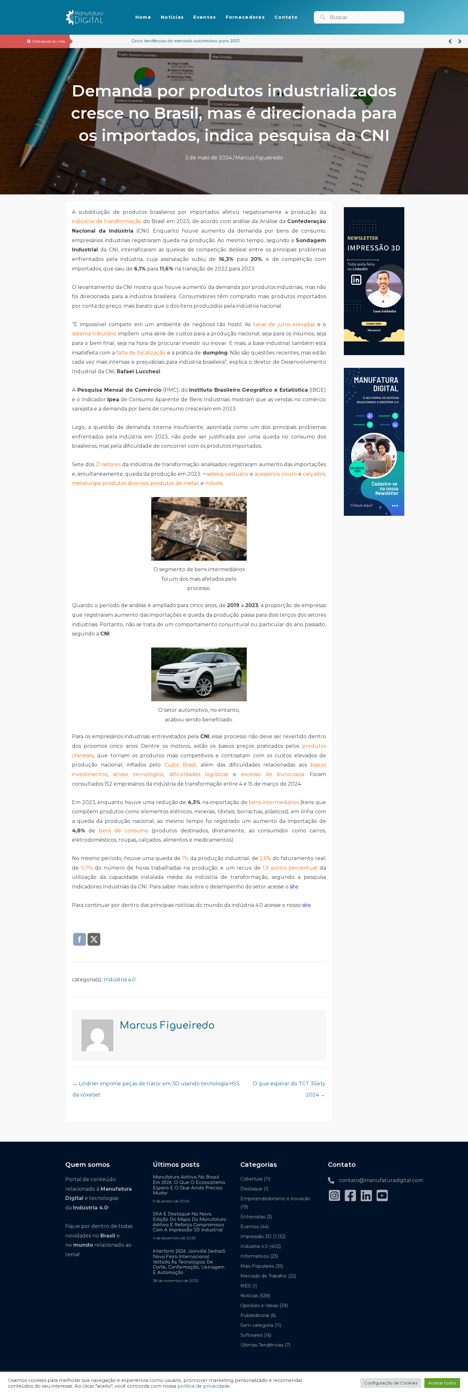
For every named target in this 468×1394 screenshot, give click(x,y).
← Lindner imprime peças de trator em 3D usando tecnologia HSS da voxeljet (156, 1085)
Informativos (254, 1256)
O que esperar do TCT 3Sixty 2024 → (289, 1085)
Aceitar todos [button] (442, 1382)
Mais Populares (257, 1266)
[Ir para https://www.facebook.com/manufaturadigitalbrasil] (350, 1196)
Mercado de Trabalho (263, 1276)
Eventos (249, 1226)
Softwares (251, 1335)
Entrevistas (252, 1217)
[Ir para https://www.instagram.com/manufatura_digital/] (334, 1196)
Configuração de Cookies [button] (390, 1382)
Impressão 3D (256, 1236)
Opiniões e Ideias (259, 1305)
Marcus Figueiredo (259, 158)
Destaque (251, 1189)
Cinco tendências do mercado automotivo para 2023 (132, 41)
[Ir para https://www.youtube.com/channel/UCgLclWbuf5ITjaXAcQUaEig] (382, 1196)
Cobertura (251, 1179)
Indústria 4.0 (120, 980)
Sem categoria (256, 1325)
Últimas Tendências (261, 1345)
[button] (450, 41)
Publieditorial (254, 1315)
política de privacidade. (204, 1386)
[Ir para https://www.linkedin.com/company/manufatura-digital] (366, 1196)
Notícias (249, 1296)
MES (245, 1286)
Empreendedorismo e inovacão (275, 1198)
